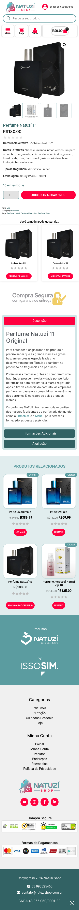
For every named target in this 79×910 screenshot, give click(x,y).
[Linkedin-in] (55, 802)
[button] (64, 45)
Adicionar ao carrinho (48, 195)
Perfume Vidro (44, 213)
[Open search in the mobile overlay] (39, 18)
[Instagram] (34, 802)
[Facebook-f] (45, 802)
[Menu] (7, 30)
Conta (35, 33)
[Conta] (35, 30)
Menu (8, 33)
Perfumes (15, 211)
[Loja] (21, 30)
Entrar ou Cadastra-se (61, 6)
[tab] (39, 321)
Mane (39, 416)
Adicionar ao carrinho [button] (19, 276)
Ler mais (20, 532)
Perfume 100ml (13, 213)
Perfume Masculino (29, 213)
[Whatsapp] (72, 903)
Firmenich (23, 416)
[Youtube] (24, 802)
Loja (21, 33)
